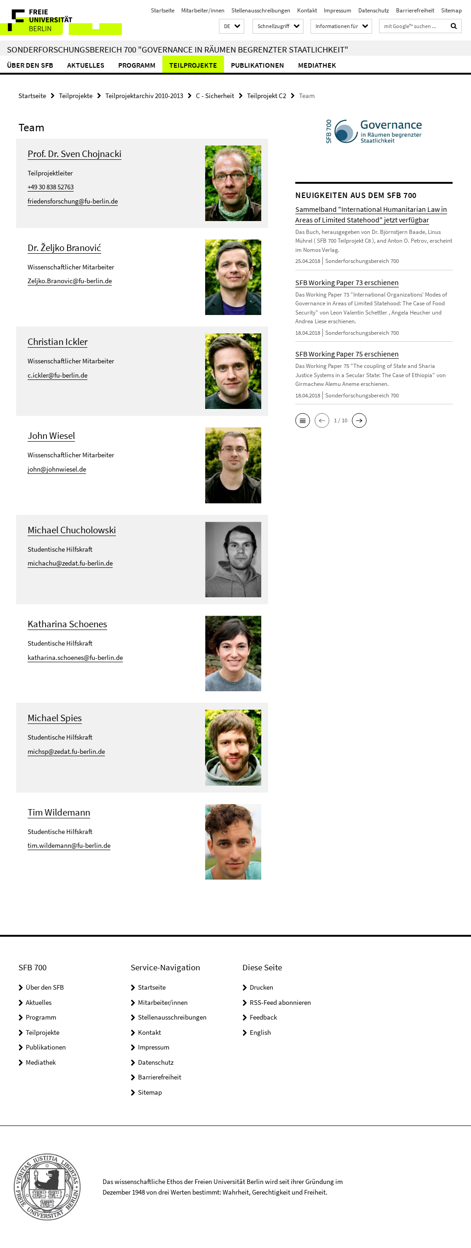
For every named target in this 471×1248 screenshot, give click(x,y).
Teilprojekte (193, 65)
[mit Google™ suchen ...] (454, 26)
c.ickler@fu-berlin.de (57, 375)
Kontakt (307, 10)
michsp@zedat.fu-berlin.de (66, 751)
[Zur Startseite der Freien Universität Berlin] (61, 20)
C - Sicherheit (215, 95)
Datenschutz (373, 10)
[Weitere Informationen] (233, 182)
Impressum (337, 10)
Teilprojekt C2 (266, 95)
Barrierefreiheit (415, 10)
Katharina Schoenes (67, 624)
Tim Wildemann (59, 812)
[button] (231, 26)
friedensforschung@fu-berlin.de (73, 201)
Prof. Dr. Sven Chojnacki (74, 153)
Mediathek (317, 65)
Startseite (162, 10)
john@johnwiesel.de (57, 469)
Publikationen (257, 65)
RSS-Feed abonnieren (280, 1002)
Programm (136, 65)
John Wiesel (51, 435)
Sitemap (451, 10)
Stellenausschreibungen (260, 10)
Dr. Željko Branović (64, 247)
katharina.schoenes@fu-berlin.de (75, 657)
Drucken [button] (261, 987)
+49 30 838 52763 (51, 186)
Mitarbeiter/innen (202, 10)
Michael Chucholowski (72, 530)
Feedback (263, 1017)
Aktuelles (85, 65)
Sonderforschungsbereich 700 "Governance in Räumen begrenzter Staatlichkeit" (177, 49)
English (260, 1032)
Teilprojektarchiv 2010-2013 (144, 95)
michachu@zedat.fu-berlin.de (70, 563)
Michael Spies (55, 717)
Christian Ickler (57, 341)
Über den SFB (30, 65)
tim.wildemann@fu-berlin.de (69, 845)
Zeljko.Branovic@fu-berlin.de (70, 280)
